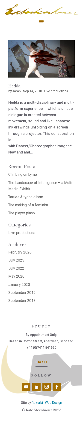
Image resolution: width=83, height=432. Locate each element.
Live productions (56, 91)
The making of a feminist (28, 205)
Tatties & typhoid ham (25, 197)
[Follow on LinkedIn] (36, 387)
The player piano (21, 213)
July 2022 (16, 268)
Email (41, 362)
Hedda (14, 86)
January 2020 (19, 284)
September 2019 (22, 292)
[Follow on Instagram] (46, 387)
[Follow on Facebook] (57, 387)
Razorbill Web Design (47, 402)
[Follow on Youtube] (26, 387)
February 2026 (20, 252)
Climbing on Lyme (22, 174)
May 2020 (16, 276)
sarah (16, 91)
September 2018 (22, 300)
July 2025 (16, 260)
